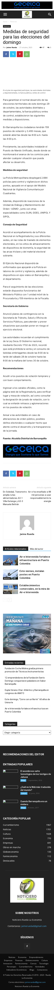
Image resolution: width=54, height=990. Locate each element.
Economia (22, 957)
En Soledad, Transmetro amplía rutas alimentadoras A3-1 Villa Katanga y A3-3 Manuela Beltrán (15, 498)
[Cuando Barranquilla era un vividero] (10, 805)
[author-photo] (27, 530)
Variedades (40, 966)
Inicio (5, 21)
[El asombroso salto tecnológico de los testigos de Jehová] (10, 775)
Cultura (24, 793)
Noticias (13, 21)
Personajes (11, 966)
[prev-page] (5, 600)
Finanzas (19, 960)
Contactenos (42, 970)
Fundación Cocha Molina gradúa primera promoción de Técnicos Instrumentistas (24, 670)
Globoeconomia (32, 960)
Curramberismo (25, 966)
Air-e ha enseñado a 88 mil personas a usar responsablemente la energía (39, 496)
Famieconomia (21, 963)
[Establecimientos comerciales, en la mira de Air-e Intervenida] (10, 589)
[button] (5, 14)
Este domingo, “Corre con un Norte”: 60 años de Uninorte (27, 701)
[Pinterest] (20, 54)
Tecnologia (43, 963)
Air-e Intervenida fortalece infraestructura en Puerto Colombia (35, 560)
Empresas (8, 960)
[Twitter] (13, 54)
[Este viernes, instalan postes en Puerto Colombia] (10, 574)
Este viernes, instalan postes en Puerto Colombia (32, 574)
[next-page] (10, 600)
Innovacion (7, 963)
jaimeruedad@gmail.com (33, 926)
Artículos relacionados (15, 549)
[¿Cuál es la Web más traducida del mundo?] (10, 791)
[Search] (50, 14)
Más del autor (36, 549)
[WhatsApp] (27, 54)
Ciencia (33, 963)
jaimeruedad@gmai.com (35, 982)
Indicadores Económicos (16, 970)
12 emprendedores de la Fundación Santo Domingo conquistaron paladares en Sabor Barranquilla (25, 681)
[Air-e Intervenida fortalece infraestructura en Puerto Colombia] (10, 560)
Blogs (23, 780)
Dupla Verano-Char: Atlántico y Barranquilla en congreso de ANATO (27, 691)
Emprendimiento (36, 957)
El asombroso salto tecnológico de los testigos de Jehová (35, 774)
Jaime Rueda (11, 47)
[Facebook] (6, 54)
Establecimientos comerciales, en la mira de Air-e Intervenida (35, 589)
